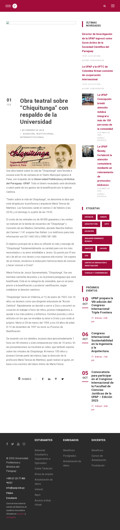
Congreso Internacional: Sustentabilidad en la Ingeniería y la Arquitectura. (102, 342)
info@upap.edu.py (15, 487)
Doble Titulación (43, 468)
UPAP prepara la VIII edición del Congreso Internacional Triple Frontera (102, 305)
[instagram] (24, 444)
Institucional (45, 134)
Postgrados (69, 455)
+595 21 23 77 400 (15, 478)
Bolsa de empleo (44, 474)
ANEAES (103, 217)
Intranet (39, 489)
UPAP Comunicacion (94, 60)
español (20, 514)
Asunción (29, 134)
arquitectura (91, 224)
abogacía (89, 217)
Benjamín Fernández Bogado (94, 239)
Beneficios (69, 450)
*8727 (9, 482)
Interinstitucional (32, 137)
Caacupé (89, 248)
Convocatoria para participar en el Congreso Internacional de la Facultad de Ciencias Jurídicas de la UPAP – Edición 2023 (102, 386)
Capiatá (103, 248)
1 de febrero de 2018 (32, 130)
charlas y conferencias (96, 273)
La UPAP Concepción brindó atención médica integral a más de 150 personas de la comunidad (105, 112)
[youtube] (18, 444)
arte (107, 224)
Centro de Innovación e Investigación (96, 264)
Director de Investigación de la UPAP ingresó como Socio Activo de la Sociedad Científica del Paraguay (97, 43)
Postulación (98, 465)
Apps (37, 494)
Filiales (9, 493)
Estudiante (11, 498)
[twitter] (12, 444)
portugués (11, 517)
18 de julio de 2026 (91, 56)
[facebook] (7, 444)
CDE (86, 256)
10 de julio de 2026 (91, 84)
